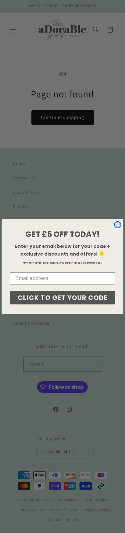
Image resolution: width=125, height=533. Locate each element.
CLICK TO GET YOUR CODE (62, 297)
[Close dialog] (117, 224)
